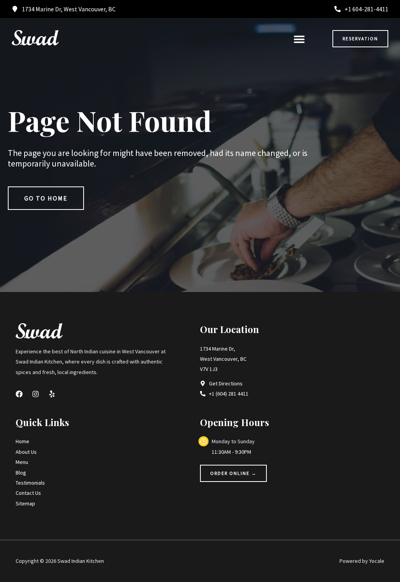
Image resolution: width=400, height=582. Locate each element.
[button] (299, 39)
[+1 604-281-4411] (337, 9)
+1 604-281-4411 (366, 9)
